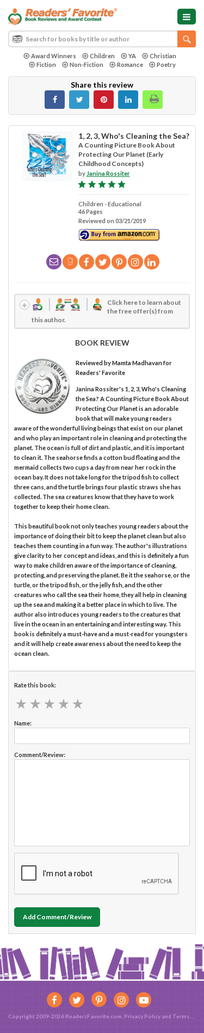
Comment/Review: (39, 754)
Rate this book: (35, 684)
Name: (23, 723)
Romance (130, 64)
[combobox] (102, 39)
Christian (163, 55)
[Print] (153, 99)
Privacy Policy (142, 1016)
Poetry (166, 64)
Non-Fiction (86, 64)
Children (102, 55)
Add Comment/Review (57, 917)
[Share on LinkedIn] (128, 99)
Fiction (46, 64)
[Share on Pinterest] (104, 99)
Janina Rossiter (108, 173)
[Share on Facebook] (55, 99)
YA (132, 55)
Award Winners (53, 55)
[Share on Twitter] (79, 99)
